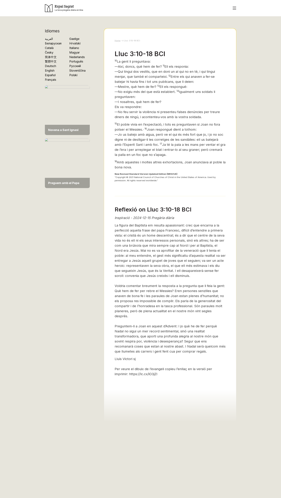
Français (50, 79)
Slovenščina (77, 70)
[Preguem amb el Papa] (67, 163)
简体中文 (51, 57)
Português (76, 61)
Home (117, 40)
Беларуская (53, 43)
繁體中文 (51, 61)
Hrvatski (74, 43)
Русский (75, 66)
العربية (49, 39)
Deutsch (50, 66)
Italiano (74, 48)
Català (49, 48)
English (49, 70)
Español (50, 75)
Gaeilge (74, 39)
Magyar (74, 52)
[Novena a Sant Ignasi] (67, 110)
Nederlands (77, 57)
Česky (49, 52)
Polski (73, 75)
